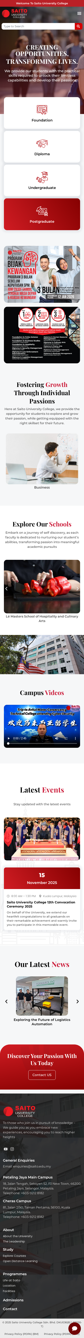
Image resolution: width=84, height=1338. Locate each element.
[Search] (78, 26)
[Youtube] (5, 1149)
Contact (10, 1309)
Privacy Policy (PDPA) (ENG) (62, 1333)
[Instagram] (12, 1149)
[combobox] (38, 26)
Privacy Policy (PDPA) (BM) (21, 1333)
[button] (79, 13)
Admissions (13, 1300)
